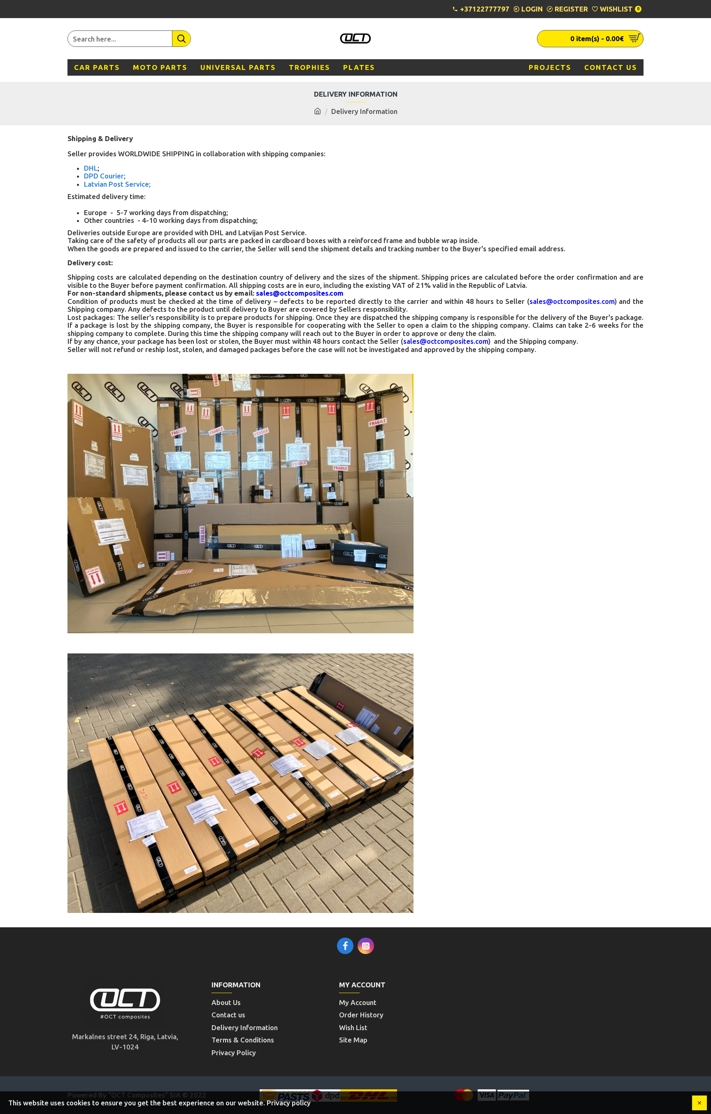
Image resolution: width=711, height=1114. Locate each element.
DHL (91, 168)
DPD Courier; (104, 176)
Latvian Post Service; (117, 184)
